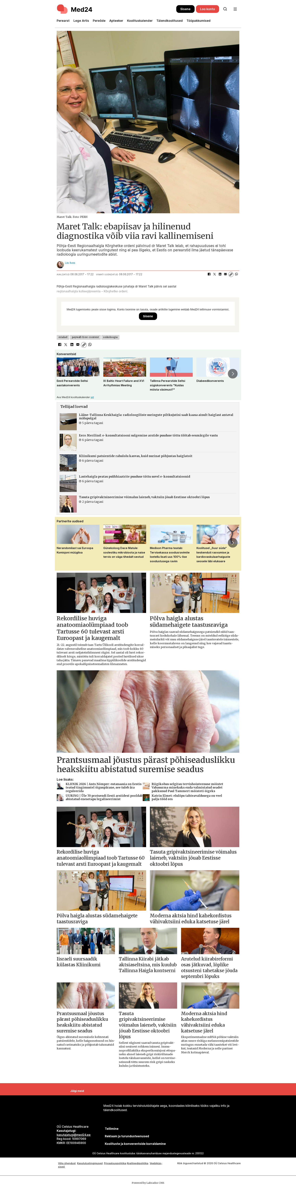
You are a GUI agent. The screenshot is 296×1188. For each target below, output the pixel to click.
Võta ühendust (67, 1163)
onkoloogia (110, 337)
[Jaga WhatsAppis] (236, 274)
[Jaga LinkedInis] (220, 274)
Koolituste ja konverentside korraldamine (135, 1144)
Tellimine (112, 1128)
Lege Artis (81, 20)
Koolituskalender (140, 20)
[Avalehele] (116, 9)
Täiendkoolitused (169, 20)
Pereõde (99, 20)
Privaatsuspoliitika (115, 1163)
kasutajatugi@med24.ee (74, 1135)
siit (92, 397)
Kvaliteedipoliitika (137, 1163)
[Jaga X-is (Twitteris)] (214, 274)
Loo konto (207, 9)
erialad (63, 337)
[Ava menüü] (235, 9)
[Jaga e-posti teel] (225, 274)
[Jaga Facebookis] (209, 274)
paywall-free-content (85, 337)
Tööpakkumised (199, 20)
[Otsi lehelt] (225, 9)
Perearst (63, 20)
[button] (63, 373)
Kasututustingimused (90, 1163)
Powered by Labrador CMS (148, 1182)
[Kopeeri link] (230, 274)
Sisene (185, 9)
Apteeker (116, 20)
